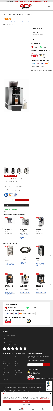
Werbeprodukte (18, 377)
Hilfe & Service (6, 379)
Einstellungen (26, 404)
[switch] (48, 389)
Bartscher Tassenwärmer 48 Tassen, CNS (9, 264)
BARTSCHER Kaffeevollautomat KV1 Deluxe (25, 291)
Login (4, 356)
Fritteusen (17, 363)
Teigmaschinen (18, 372)
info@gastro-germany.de (11, 338)
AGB (4, 370)
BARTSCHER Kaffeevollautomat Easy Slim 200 (41, 291)
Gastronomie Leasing (7, 377)
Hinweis (35, 39)
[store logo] (26, 6)
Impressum (5, 368)
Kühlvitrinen (18, 356)
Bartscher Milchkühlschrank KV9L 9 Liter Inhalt (40, 264)
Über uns (5, 361)
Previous (2, 228)
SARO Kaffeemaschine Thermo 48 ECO (9, 235)
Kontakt (5, 359)
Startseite (5, 13)
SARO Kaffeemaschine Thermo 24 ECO (41, 235)
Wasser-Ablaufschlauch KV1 (23, 263)
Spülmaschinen (18, 359)
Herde (16, 361)
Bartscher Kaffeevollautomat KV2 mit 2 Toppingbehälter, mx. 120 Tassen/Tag (9, 292)
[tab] (40, 28)
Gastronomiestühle (19, 368)
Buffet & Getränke (14, 13)
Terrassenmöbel (18, 374)
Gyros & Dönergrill (19, 370)
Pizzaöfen (17, 365)
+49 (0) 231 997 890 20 (10, 335)
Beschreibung (37, 28)
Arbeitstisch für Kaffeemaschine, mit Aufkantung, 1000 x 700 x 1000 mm (25, 236)
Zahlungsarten (6, 363)
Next (50, 228)
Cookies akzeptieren (26, 401)
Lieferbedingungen (7, 365)
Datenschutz (6, 372)
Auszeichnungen (6, 374)
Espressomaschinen (36, 13)
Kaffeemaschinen (25, 13)
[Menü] (51, 381)
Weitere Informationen (38, 34)
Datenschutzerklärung (44, 398)
